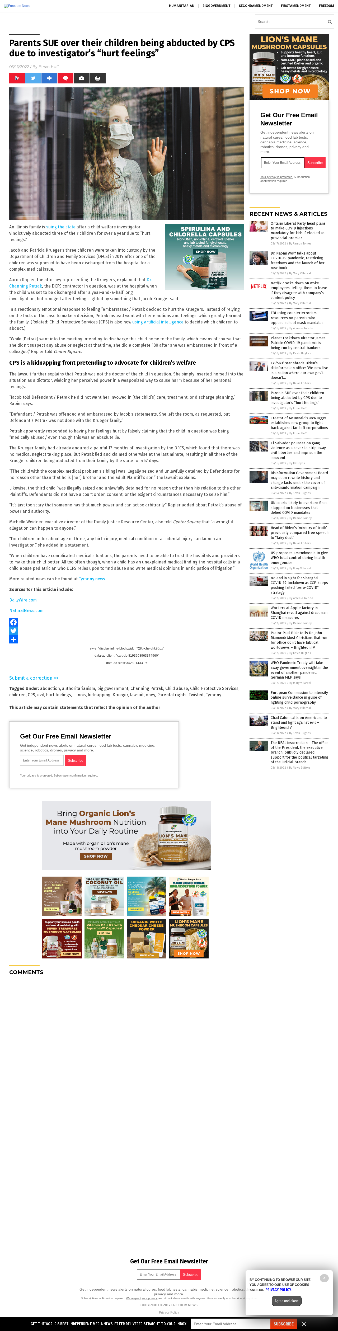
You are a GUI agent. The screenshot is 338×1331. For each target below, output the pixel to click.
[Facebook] (126, 622)
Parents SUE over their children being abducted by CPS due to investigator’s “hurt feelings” (297, 398)
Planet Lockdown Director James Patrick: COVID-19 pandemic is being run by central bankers (298, 343)
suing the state (61, 226)
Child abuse (176, 688)
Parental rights (171, 694)
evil (40, 694)
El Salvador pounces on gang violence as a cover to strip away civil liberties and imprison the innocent (298, 450)
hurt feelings (58, 694)
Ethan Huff (49, 66)
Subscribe (284, 1324)
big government (112, 688)
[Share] (126, 639)
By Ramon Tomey (300, 243)
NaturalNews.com (26, 610)
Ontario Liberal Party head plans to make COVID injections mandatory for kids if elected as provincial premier (298, 230)
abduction (50, 688)
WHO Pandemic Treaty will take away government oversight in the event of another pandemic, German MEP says (299, 670)
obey (150, 694)
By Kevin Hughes (300, 353)
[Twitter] (126, 631)
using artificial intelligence (158, 321)
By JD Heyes (297, 463)
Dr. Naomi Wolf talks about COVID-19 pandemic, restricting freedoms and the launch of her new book (298, 260)
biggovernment (217, 6)
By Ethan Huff (297, 408)
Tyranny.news (92, 578)
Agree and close (287, 1301)
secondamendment (256, 6)
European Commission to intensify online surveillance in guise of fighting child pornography (299, 697)
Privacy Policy (169, 1312)
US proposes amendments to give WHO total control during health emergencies (299, 558)
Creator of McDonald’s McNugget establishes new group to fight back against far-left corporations (299, 423)
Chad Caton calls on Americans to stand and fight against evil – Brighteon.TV (299, 723)
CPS (31, 694)
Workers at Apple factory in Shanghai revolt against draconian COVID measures (299, 613)
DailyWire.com (23, 600)
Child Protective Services (214, 688)
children (17, 694)
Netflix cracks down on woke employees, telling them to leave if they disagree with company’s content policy (299, 290)
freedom (326, 6)
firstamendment (296, 6)
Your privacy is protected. (36, 775)
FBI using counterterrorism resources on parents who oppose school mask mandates (297, 318)
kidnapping (99, 694)
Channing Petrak (146, 688)
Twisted (196, 694)
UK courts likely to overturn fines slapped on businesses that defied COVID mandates (299, 508)
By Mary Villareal (300, 273)
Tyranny (213, 694)
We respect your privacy (142, 1298)
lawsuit (137, 694)
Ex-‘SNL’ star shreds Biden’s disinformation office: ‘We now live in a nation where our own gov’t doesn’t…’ (299, 370)
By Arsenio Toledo (301, 328)
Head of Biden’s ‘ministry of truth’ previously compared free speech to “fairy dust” (299, 533)
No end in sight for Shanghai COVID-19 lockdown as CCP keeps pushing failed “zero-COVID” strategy (299, 585)
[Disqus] (126, 1046)
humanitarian (181, 6)
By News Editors (300, 383)
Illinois (79, 694)
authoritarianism (78, 688)
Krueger (120, 694)
